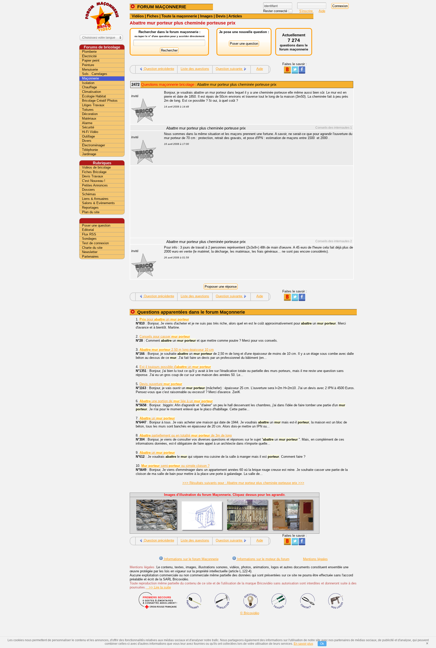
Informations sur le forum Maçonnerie (191, 559)
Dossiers (88, 190)
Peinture (88, 65)
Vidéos (138, 16)
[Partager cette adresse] (287, 72)
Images (206, 16)
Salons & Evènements (98, 203)
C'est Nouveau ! (93, 181)
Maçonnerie (90, 78)
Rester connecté (275, 11)
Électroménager (93, 145)
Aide (322, 11)
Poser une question (96, 225)
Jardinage (89, 154)
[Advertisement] (256, 202)
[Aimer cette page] (302, 72)
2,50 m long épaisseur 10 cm (177, 350)
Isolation (88, 83)
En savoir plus (303, 643)
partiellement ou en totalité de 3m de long (186, 435)
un (157, 418)
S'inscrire (306, 11)
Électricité (89, 56)
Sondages (89, 238)
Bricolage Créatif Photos (100, 100)
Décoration (90, 114)
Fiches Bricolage (94, 172)
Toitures (88, 110)
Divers (86, 141)
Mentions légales (315, 559)
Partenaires (90, 256)
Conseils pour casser (165, 336)
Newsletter (89, 252)
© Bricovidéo (249, 613)
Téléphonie (90, 150)
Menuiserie (90, 69)
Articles (235, 16)
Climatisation (91, 92)
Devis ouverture (161, 384)
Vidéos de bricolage (96, 167)
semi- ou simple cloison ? (175, 466)
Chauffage (89, 87)
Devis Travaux (92, 176)
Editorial (88, 230)
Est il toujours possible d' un (175, 367)
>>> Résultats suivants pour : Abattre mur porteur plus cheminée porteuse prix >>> (243, 483)
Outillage (88, 136)
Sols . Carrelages (94, 74)
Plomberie (89, 51)
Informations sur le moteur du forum (262, 559)
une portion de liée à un (176, 401)
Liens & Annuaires (95, 199)
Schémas (89, 194)
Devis (221, 16)
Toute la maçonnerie (179, 16)
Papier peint (90, 60)
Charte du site (92, 248)
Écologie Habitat (94, 96)
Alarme (87, 123)
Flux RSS (89, 234)
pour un (164, 319)
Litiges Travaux (93, 105)
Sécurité (88, 127)
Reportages (90, 207)
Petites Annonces (95, 185)
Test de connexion (95, 243)
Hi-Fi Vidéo (90, 132)
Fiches (152, 16)
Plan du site (90, 212)
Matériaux (89, 118)
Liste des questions (195, 69)
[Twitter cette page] (294, 72)
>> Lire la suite (158, 587)
